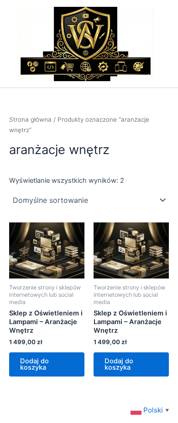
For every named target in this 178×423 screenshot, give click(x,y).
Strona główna (30, 119)
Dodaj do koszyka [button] (34, 364)
